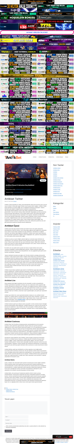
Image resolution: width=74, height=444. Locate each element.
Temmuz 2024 (56, 238)
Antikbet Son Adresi (63, 282)
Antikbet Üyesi (15, 389)
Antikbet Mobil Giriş (57, 185)
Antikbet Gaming (55, 266)
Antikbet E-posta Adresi (62, 265)
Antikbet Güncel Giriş (56, 272)
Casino (54, 208)
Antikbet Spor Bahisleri (10, 391)
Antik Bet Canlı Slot (56, 262)
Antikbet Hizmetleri (56, 273)
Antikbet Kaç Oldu (57, 193)
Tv (53, 216)
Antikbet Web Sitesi (59, 291)
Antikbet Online (64, 278)
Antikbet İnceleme (42, 157)
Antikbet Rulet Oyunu (56, 282)
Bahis (54, 206)
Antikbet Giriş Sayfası (58, 177)
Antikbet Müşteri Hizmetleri (57, 278)
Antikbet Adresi (56, 168)
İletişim (66, 157)
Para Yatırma (56, 214)
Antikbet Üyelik (56, 189)
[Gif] (37, 76)
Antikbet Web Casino (56, 289)
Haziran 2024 (56, 240)
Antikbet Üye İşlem (61, 294)
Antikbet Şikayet (59, 157)
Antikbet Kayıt (56, 191)
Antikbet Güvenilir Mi (58, 195)
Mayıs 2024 (56, 242)
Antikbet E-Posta (55, 265)
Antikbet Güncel (9, 390)
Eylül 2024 (55, 234)
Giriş (7, 387)
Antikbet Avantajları (56, 257)
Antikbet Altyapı (57, 179)
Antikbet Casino (61, 262)
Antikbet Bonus (56, 187)
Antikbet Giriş (51, 157)
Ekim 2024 (55, 232)
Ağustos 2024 (56, 236)
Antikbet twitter (21, 299)
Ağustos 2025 (56, 228)
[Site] (18, 56)
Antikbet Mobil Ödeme (63, 276)
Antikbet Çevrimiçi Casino (57, 293)
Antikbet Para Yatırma (59, 281)
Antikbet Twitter (9, 389)
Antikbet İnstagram (57, 181)
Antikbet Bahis (61, 257)
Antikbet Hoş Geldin (62, 273)
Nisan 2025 (56, 230)
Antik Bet (62, 254)
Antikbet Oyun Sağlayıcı (56, 279)
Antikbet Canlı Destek (58, 183)
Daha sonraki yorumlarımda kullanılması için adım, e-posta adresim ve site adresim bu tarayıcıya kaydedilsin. (26, 426)
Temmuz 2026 (56, 226)
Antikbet (34, 157)
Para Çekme (56, 212)
